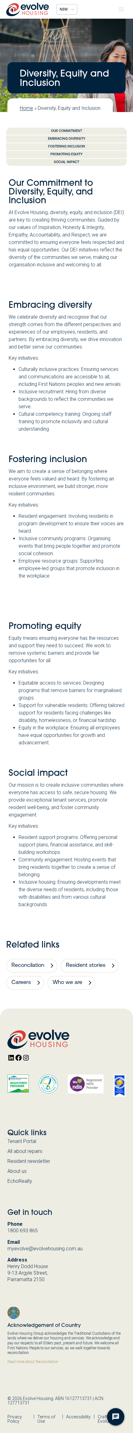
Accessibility (78, 1416)
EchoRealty (19, 1181)
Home (26, 108)
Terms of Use (46, 1419)
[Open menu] (121, 9)
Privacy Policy (14, 1419)
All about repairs (24, 1151)
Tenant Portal (21, 1141)
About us (17, 1171)
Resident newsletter (28, 1161)
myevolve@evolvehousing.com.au (45, 1249)
